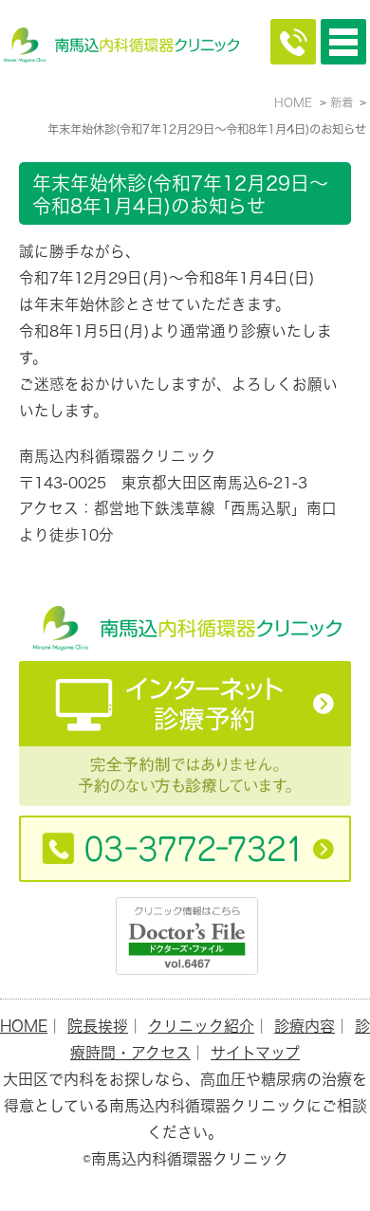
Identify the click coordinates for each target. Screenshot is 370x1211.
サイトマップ (255, 1052)
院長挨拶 (97, 1026)
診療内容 (304, 1026)
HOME (23, 1026)
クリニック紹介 (201, 1026)
